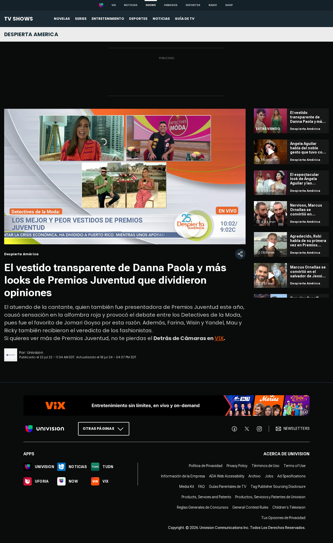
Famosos (170, 5)
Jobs (269, 476)
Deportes (193, 5)
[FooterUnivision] (44, 429)
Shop (229, 5)
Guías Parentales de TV (227, 486)
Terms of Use (294, 466)
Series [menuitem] (81, 18)
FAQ (201, 486)
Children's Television (288, 507)
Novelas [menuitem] (62, 18)
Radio (213, 5)
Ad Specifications (291, 476)
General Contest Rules (250, 507)
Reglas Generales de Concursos (202, 507)
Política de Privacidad (205, 466)
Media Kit (186, 486)
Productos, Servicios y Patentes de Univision (270, 497)
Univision (35, 352)
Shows (151, 5)
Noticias (130, 5)
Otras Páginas (98, 428)
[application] (125, 176)
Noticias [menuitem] (161, 18)
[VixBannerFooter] (166, 405)
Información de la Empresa (183, 476)
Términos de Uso (265, 466)
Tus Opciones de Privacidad (283, 518)
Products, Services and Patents (206, 497)
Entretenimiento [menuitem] (108, 18)
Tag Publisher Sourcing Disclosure (278, 486)
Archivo (254, 476)
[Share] (240, 254)
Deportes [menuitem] (138, 18)
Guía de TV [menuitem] (184, 18)
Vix (114, 5)
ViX (219, 338)
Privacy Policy (237, 466)
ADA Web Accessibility (226, 476)
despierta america (31, 34)
